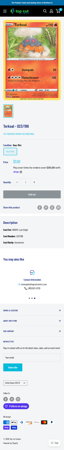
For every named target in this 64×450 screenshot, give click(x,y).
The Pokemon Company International (18, 133)
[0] (58, 11)
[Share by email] (58, 207)
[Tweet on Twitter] (52, 207)
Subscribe (12, 367)
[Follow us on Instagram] (18, 399)
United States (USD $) (12, 383)
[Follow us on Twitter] (12, 399)
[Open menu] (5, 11)
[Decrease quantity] (16, 182)
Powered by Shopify (10, 443)
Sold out (32, 194)
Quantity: (7, 182)
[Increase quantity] (34, 182)
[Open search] (45, 11)
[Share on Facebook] (39, 207)
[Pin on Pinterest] (46, 207)
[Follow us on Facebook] (5, 399)
